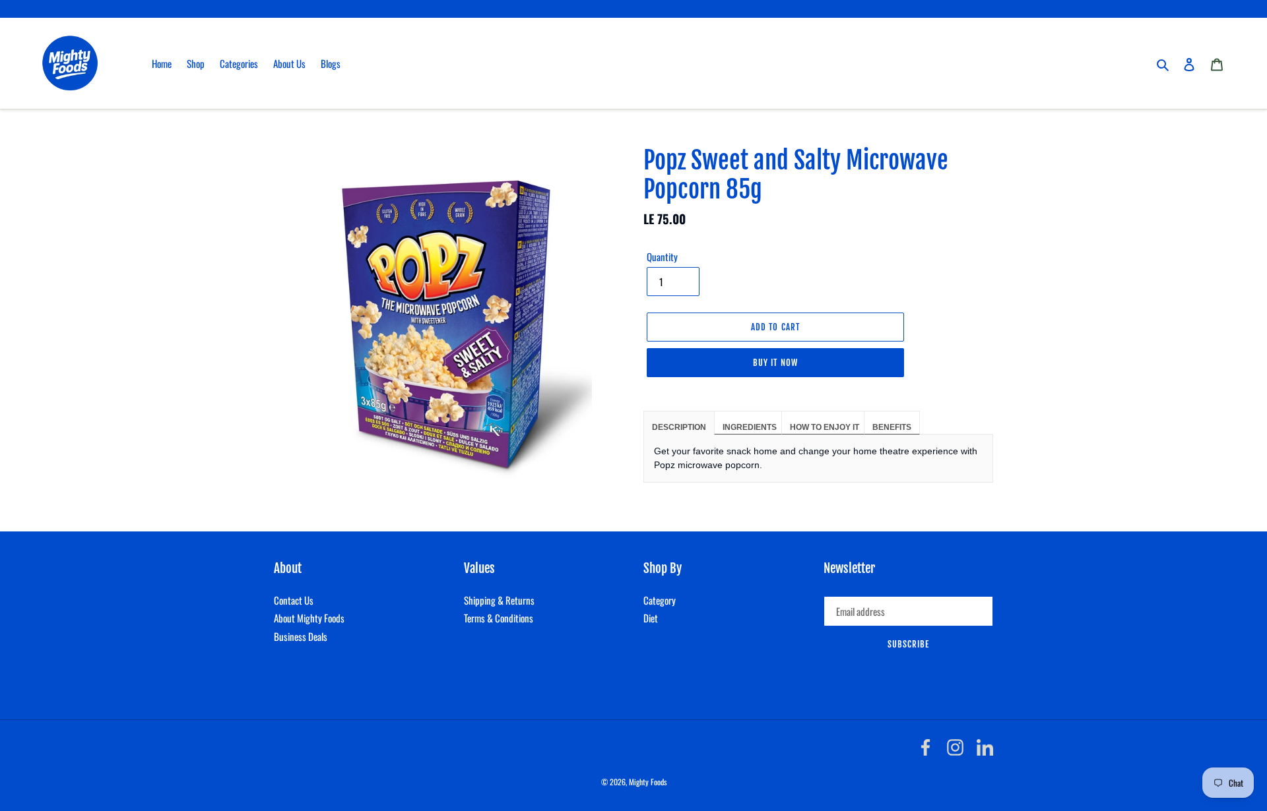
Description (679, 427)
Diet (650, 618)
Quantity (662, 256)
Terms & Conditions (498, 618)
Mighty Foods (647, 781)
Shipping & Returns (499, 600)
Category (659, 600)
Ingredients (750, 427)
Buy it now (775, 362)
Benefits (891, 427)
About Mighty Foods (309, 618)
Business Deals (300, 636)
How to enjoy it (824, 427)
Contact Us (293, 600)
